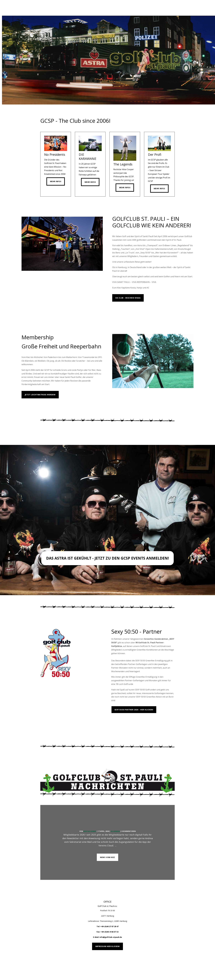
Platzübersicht (122, 721)
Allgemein (115, 831)
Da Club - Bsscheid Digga (127, 298)
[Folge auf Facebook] (164, 959)
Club (124, 7)
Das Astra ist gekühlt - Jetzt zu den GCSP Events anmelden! (107, 558)
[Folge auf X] (169, 959)
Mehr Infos (55, 181)
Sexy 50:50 (113, 7)
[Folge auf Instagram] (174, 959)
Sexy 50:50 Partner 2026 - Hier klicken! (133, 709)
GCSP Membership (91, 7)
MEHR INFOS (121, 310)
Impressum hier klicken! (107, 946)
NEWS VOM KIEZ (107, 857)
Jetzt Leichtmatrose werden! (40, 394)
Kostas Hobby (89, 831)
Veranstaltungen (64, 7)
